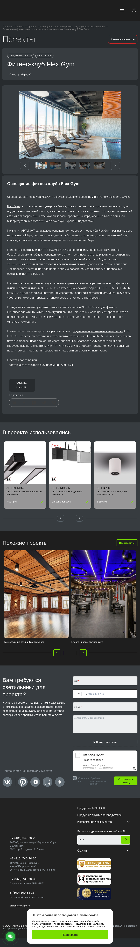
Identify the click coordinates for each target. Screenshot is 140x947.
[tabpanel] (25, 475)
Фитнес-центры (44, 56)
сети (10, 216)
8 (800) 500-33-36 (22, 892)
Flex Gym (13, 206)
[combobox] (80, 694)
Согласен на (92, 781)
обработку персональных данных (98, 781)
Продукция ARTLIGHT (91, 808)
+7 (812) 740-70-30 (23, 858)
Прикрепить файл (106, 742)
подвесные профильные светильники (98, 331)
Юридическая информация (122, 925)
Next (115, 165)
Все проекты (127, 542)
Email (82, 840)
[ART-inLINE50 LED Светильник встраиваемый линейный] (25, 462)
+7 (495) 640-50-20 (23, 838)
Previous (24, 165)
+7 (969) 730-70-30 (23, 879)
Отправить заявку (125, 781)
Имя (76, 681)
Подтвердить (70, 934)
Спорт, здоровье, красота (20, 56)
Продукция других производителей (99, 815)
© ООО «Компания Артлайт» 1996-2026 (25, 925)
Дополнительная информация (89, 718)
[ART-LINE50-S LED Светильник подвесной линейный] (70, 462)
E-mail (77, 707)
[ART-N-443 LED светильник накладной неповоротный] (115, 462)
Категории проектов (123, 39)
